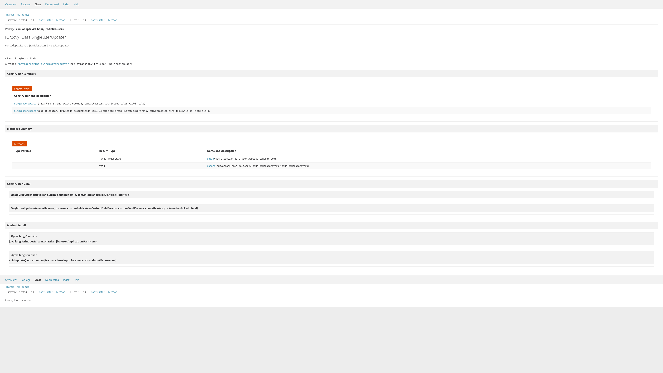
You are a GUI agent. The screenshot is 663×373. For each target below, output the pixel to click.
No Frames (23, 14)
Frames (10, 14)
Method (60, 20)
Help (76, 4)
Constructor (45, 20)
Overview (11, 4)
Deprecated (52, 4)
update (211, 166)
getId (210, 158)
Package (25, 4)
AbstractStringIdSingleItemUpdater (43, 63)
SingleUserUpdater (26, 103)
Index (66, 4)
